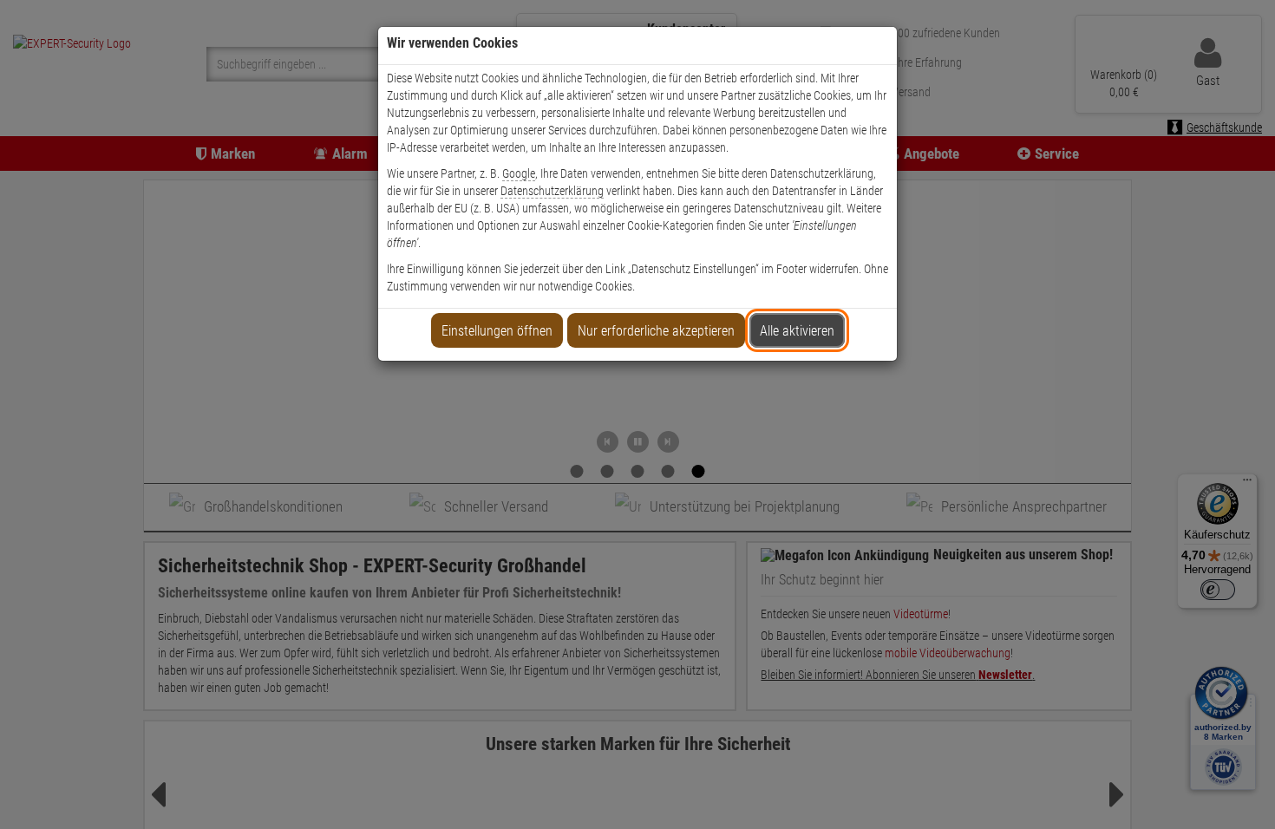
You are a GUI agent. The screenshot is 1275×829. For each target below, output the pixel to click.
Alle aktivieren (797, 331)
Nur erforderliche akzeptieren (656, 331)
